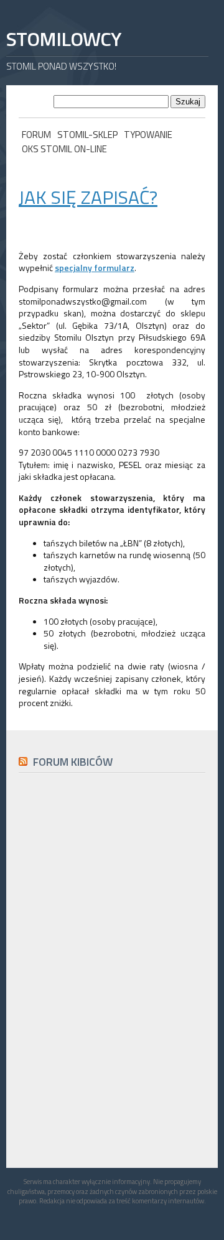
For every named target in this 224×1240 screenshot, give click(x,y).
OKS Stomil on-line (64, 149)
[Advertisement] (112, 1063)
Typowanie (148, 134)
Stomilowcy (63, 39)
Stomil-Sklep (87, 134)
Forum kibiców (73, 761)
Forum (36, 134)
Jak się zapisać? (88, 197)
